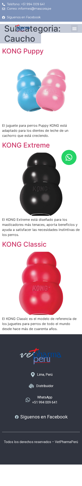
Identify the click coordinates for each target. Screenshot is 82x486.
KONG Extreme (26, 145)
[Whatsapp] (69, 157)
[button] (74, 28)
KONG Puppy (23, 51)
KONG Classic (24, 244)
